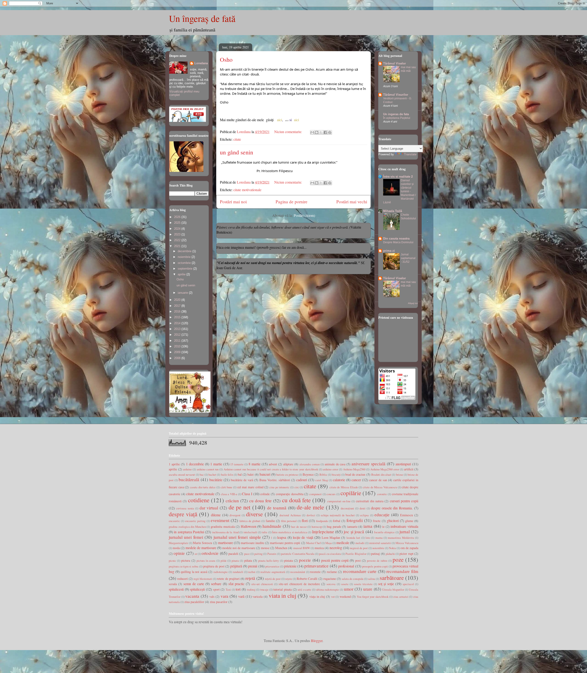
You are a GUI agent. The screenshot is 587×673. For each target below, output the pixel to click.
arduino (187, 469)
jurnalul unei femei (186, 537)
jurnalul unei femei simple (237, 537)
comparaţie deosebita (289, 494)
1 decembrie (195, 463)
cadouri (301, 479)
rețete (288, 579)
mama (379, 538)
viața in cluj (317, 596)
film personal (289, 521)
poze (398, 559)
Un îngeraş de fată (202, 18)
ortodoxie (210, 553)
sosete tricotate (363, 584)
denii (362, 508)
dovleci (311, 515)
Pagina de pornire (291, 201)
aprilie (182, 274)
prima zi (389, 250)
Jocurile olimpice (384, 532)
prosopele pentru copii (375, 566)
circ (296, 487)
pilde (224, 561)
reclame (332, 572)
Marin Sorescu (202, 543)
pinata (235, 561)
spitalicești (197, 589)
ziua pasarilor (218, 602)
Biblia (323, 474)
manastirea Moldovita (401, 538)
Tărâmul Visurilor (395, 94)
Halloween (248, 526)
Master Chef (313, 543)
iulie (264, 532)
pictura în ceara (206, 561)
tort (238, 589)
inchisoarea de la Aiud (225, 532)
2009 (177, 352)
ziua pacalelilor (194, 602)
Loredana (201, 63)
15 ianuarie (237, 464)
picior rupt (406, 553)
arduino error (330, 469)
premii (252, 566)
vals (212, 596)
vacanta (192, 596)
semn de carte (193, 583)
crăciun (232, 500)
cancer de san (378, 480)
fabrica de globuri (249, 521)
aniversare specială (368, 463)
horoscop (317, 527)
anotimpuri (403, 463)
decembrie (185, 251)
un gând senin (236, 152)
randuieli (238, 572)
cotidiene (198, 500)
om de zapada (409, 548)
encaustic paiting (195, 521)
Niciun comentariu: (288, 131)
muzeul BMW (301, 548)
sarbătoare (392, 577)
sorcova (331, 584)
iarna (367, 526)
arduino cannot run (208, 469)
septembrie (185, 268)
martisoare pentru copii (285, 543)
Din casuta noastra (396, 238)
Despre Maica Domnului (398, 242)
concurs (331, 494)
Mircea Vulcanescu (407, 543)
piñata (248, 560)
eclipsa (364, 515)
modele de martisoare (201, 547)
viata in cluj (282, 595)
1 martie (216, 463)
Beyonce (308, 474)
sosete (345, 584)
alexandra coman (309, 464)
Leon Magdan (331, 537)
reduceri (182, 578)
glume (409, 521)
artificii (408, 469)
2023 (177, 234)
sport (216, 589)
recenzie (315, 572)
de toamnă (276, 508)
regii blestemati (203, 579)
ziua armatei (400, 597)
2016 (177, 311)
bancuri (265, 474)
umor (348, 589)
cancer (356, 479)
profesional (346, 566)
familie (270, 521)
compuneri (315, 494)
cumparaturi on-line (339, 501)
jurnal (404, 531)
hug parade (334, 526)
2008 (177, 358)
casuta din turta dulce (203, 487)
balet (250, 474)
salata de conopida (352, 579)
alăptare (288, 464)
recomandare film (402, 571)
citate (237, 139)
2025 (177, 222)
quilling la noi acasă (194, 572)
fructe (376, 521)
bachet (212, 474)
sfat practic (236, 583)
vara (224, 596)
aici (279, 119)
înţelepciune (323, 531)
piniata (288, 560)
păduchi (390, 554)
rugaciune (329, 578)
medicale (342, 542)
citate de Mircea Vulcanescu (380, 487)
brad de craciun (355, 474)
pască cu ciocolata (330, 554)
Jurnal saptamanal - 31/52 (408, 258)
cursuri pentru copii (404, 500)
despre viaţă (183, 514)
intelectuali (250, 532)
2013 (177, 329)
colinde (265, 494)
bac (202, 474)
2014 (177, 323)
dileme (216, 514)
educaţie (382, 514)
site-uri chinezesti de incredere (299, 584)
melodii (360, 543)
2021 (177, 246)
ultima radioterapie (327, 589)
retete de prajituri (228, 578)
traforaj (251, 589)
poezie (305, 560)
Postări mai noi (233, 201)
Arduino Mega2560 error (384, 469)
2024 (177, 228)
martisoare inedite (252, 543)
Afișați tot (413, 303)
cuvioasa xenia (185, 508)
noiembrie (184, 257)
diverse (254, 514)
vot (333, 597)
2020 (177, 300)
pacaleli (233, 553)
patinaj (375, 553)
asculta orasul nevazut (182, 474)
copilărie (351, 493)
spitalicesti (176, 589)
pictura (185, 560)
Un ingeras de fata (396, 114)
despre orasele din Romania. (392, 507)
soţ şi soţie (386, 583)
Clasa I (247, 493)
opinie (179, 553)
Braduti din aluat (381, 474)
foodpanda (322, 521)
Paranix (271, 554)
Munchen (281, 548)
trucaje (264, 589)
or (196, 554)
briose (399, 474)
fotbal (336, 521)
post (358, 560)
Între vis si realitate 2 (398, 176)
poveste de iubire (377, 561)
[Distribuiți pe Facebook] (325, 132)
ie (383, 526)
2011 (177, 340)
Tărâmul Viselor (394, 63)
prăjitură (236, 566)
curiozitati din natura (370, 501)
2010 (177, 346)
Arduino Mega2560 (354, 469)
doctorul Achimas (290, 515)
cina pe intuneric (279, 487)
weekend (345, 596)
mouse (265, 548)
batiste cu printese (287, 474)
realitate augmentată (272, 572)
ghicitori (393, 520)
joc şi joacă (354, 531)
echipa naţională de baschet (338, 515)
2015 (177, 317)
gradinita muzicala (223, 526)
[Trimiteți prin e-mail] (312, 132)
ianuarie (183, 292)
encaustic (174, 521)
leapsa (281, 537)
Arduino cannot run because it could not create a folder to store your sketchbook (271, 469)
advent (273, 464)
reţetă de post (273, 579)
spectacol (408, 584)
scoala (173, 584)
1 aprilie (174, 464)
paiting (258, 554)
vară (241, 596)
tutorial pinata (282, 589)
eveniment (220, 520)
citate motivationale (247, 189)
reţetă (250, 578)
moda (176, 548)
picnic (172, 561)
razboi (251, 572)
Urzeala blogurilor (393, 589)
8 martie (254, 463)
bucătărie (215, 479)
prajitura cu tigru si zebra (183, 566)
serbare (216, 583)
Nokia (392, 548)
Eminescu (406, 515)
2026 (177, 217)
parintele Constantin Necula (297, 554)
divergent (235, 515)
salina (371, 579)
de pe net (239, 507)
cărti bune (227, 487)
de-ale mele (310, 507)
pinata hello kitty (268, 561)
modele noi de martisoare (238, 548)
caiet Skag (321, 480)
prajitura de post (213, 566)
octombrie (185, 263)
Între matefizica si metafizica (289, 532)
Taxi (228, 589)
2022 (177, 240)
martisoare (225, 542)
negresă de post (359, 548)
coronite (382, 494)
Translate (410, 154)
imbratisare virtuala (404, 526)
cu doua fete (260, 500)
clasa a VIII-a (229, 494)
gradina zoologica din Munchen (187, 527)
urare (367, 589)
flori (305, 520)
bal (240, 474)
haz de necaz (299, 527)
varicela (257, 596)
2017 (177, 305)
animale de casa (335, 464)
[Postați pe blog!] (316, 132)
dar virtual (208, 508)
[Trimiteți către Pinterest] (329, 132)
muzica (319, 548)
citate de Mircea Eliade (343, 487)
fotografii (354, 520)
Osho (226, 59)
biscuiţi (336, 474)
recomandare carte (360, 571)
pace (247, 554)
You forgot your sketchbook (372, 597)
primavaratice (316, 566)
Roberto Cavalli (307, 578)
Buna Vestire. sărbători (274, 480)
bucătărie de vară (242, 480)
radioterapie (220, 572)
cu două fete (296, 500)
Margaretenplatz (178, 543)
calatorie (339, 479)
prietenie (290, 566)
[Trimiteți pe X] (321, 132)
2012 (177, 334)
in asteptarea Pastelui (189, 531)
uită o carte (304, 589)
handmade (272, 526)
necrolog (335, 547)
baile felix (227, 474)
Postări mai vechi (351, 201)
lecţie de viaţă (303, 537)
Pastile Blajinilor (356, 554)
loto (367, 538)
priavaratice (272, 566)
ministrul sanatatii (380, 543)
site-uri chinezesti (262, 584)
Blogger (316, 640)
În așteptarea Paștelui (396, 118)
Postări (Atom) (304, 215)
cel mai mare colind (250, 487)
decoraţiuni (347, 508)
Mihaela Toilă (392, 211)
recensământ (297, 572)
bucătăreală (189, 479)
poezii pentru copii (335, 560)
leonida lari (353, 538)
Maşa (328, 543)
